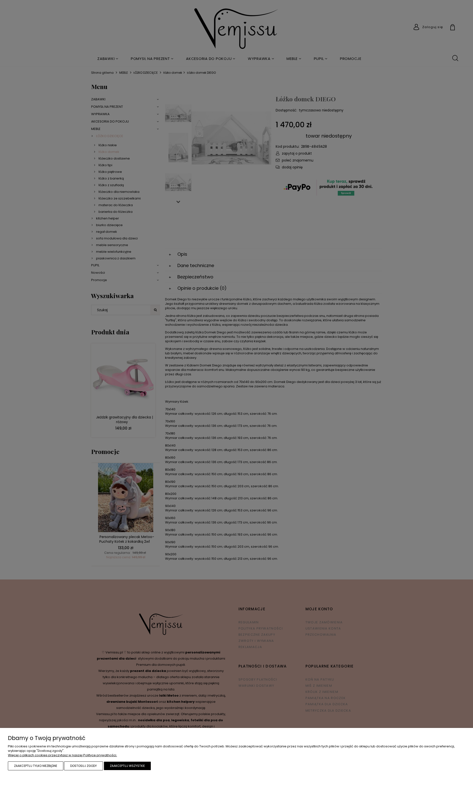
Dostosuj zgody (83, 766)
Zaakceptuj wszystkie (127, 766)
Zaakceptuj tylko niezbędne (35, 766)
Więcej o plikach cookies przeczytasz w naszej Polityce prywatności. (62, 755)
